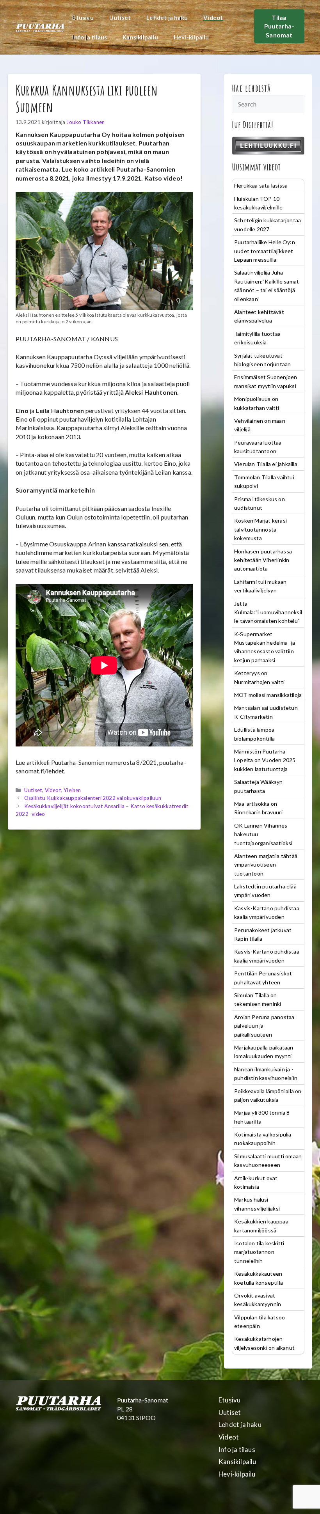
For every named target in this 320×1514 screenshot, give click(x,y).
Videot (213, 17)
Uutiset (120, 17)
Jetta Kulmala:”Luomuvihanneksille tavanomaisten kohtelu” (268, 612)
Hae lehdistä (251, 88)
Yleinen (72, 790)
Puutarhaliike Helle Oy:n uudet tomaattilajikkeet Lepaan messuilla (264, 251)
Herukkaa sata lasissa (261, 185)
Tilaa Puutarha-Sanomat (279, 26)
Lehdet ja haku (167, 17)
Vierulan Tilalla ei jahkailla (265, 464)
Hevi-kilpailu (191, 37)
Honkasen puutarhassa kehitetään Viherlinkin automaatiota (263, 560)
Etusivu (82, 17)
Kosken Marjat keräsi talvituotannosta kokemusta (260, 529)
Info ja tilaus (89, 37)
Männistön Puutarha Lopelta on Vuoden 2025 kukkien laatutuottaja (264, 760)
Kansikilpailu (140, 37)
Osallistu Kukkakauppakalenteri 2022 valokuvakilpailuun (93, 798)
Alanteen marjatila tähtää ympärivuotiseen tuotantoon (265, 865)
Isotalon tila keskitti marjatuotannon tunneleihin (259, 1252)
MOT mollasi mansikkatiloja (268, 694)
